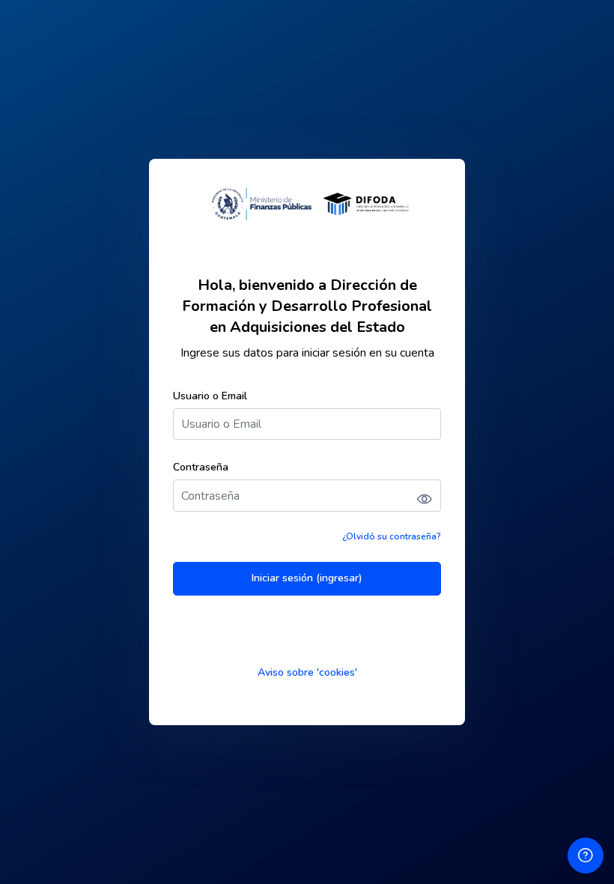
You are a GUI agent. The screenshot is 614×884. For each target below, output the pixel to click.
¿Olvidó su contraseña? (391, 536)
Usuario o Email (210, 396)
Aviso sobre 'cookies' (307, 672)
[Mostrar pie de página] (586, 856)
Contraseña (200, 467)
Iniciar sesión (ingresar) (307, 578)
